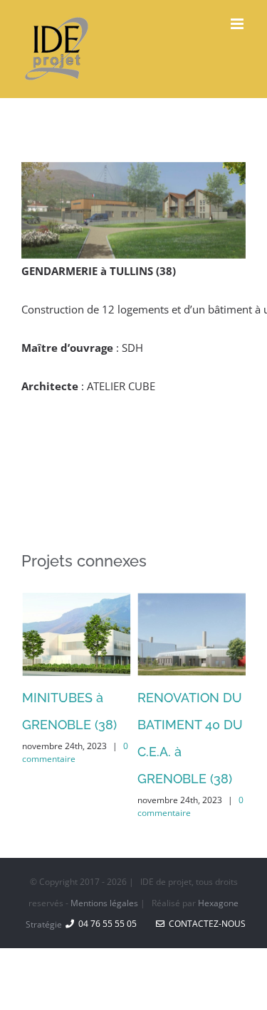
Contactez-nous (205, 923)
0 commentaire (74, 752)
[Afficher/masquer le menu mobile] (238, 23)
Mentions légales (104, 902)
